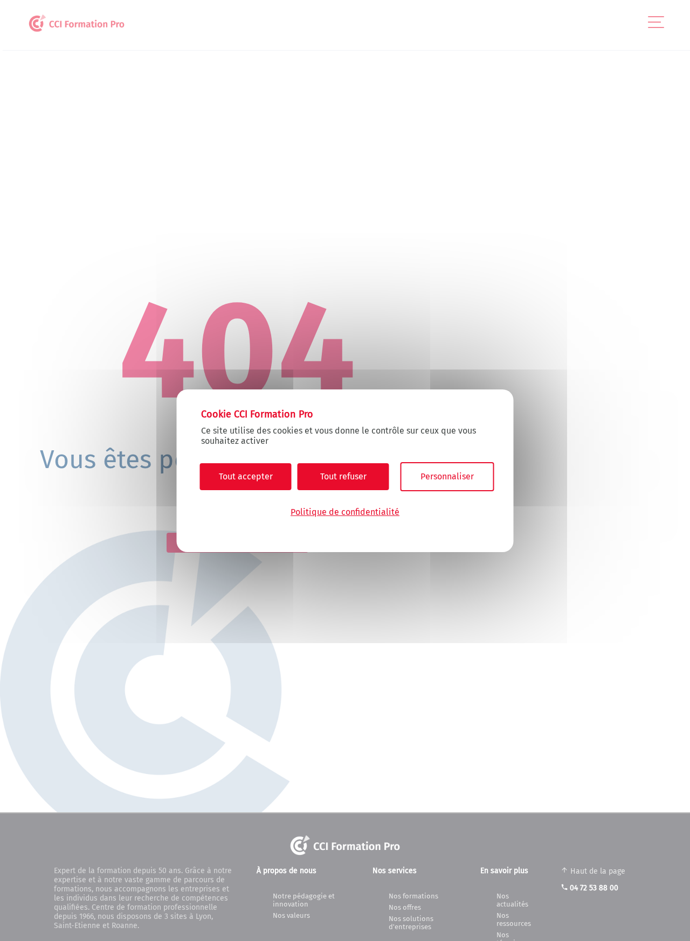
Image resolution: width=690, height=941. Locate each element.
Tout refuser (343, 476)
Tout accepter (246, 476)
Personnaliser (447, 476)
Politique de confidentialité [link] (345, 511)
